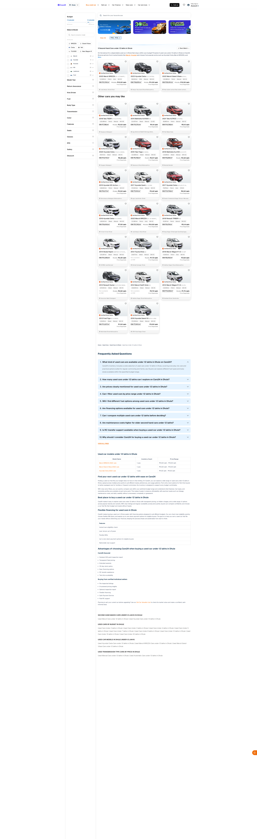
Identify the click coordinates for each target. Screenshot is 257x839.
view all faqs (103, 443)
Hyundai (134, 55)
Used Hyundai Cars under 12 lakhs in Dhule (144, 619)
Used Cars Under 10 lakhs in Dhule (172, 631)
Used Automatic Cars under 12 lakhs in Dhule (146, 656)
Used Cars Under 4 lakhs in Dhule (161, 628)
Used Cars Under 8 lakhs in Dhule (147, 631)
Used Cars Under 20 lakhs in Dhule (132, 634)
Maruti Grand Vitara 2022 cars (109, 467)
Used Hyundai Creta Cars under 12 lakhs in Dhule (116, 643)
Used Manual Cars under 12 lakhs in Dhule (113, 656)
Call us (175, 5)
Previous (97, 27)
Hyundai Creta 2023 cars (107, 471)
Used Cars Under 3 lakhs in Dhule (135, 628)
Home (99, 345)
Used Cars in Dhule (115, 345)
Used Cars (105, 345)
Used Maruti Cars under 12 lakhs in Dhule (113, 619)
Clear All (103, 38)
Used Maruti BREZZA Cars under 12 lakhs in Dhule (153, 643)
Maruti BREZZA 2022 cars (107, 463)
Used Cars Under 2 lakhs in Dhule (110, 628)
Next (190, 27)
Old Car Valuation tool (143, 602)
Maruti (128, 55)
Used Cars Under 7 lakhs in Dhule (121, 631)
